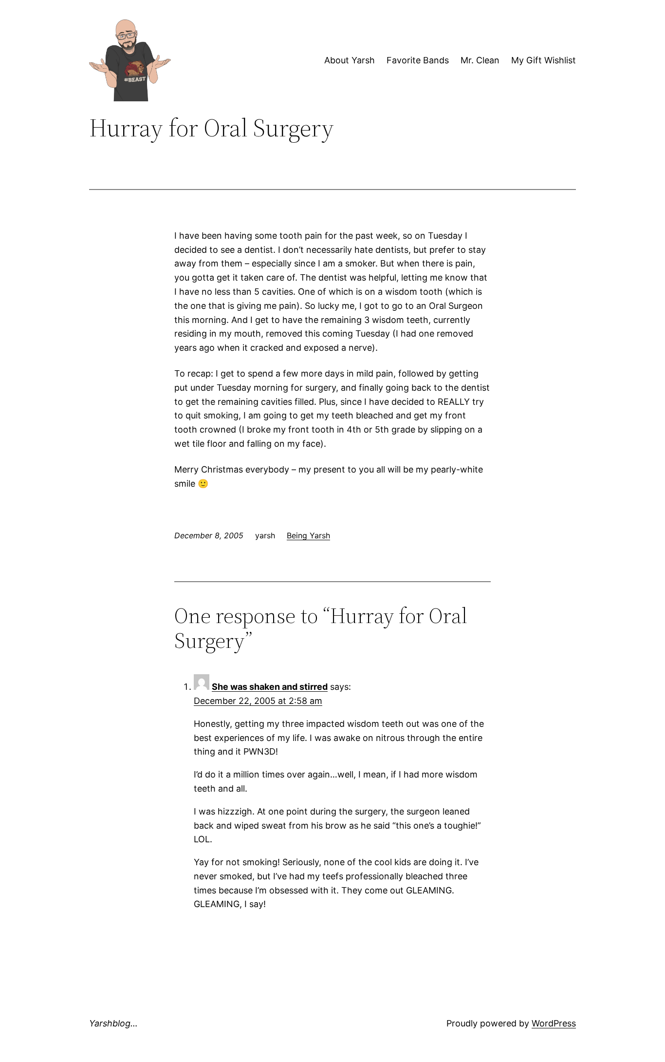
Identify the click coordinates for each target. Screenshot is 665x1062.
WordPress (554, 1023)
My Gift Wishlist (543, 60)
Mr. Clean (480, 60)
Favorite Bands (418, 60)
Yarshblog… (113, 1023)
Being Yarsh (308, 535)
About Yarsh (349, 60)
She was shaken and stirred (270, 687)
